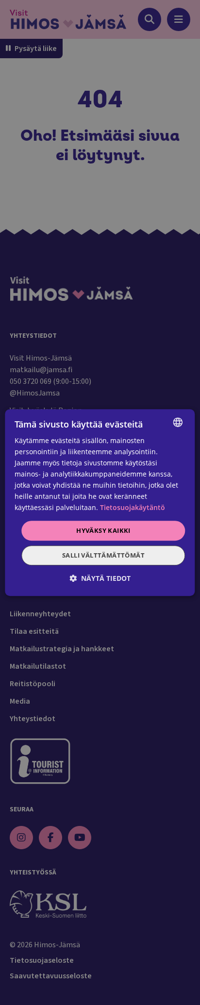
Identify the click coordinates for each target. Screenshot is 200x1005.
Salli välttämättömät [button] (103, 555)
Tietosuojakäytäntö (132, 507)
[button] (100, 578)
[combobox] (178, 422)
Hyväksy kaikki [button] (103, 530)
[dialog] (100, 502)
